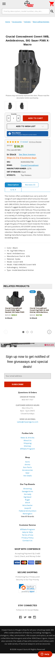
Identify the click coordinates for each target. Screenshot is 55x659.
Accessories (27, 470)
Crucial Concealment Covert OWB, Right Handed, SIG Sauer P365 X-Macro (14, 311)
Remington (27, 514)
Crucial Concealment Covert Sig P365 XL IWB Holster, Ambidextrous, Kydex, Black (39, 311)
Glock (27, 502)
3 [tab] (32, 332)
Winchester (27, 505)
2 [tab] (27, 332)
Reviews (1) (30, 185)
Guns (27, 462)
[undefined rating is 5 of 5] (13, 142)
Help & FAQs (27, 532)
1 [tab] (23, 332)
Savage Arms (27, 491)
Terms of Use (27, 535)
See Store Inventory (27, 154)
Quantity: (14, 114)
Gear (27, 473)
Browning (27, 489)
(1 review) (24, 142)
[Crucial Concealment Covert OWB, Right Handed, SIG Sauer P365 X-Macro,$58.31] (15, 299)
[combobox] (25, 11)
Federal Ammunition (27, 511)
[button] (27, 588)
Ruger (27, 500)
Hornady (27, 494)
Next (49, 332)
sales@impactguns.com (27, 422)
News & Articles (27, 438)
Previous (6, 332)
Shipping (27, 443)
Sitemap (27, 446)
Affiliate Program (27, 449)
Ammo (27, 464)
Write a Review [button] (35, 142)
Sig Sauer (28, 497)
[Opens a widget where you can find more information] (45, 654)
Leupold (27, 508)
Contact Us (27, 540)
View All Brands (27, 516)
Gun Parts (27, 467)
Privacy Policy (27, 538)
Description (13, 185)
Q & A (13, 189)
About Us (28, 440)
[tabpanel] (15, 309)
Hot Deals (27, 476)
